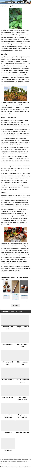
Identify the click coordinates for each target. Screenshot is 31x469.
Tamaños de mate (24, 297)
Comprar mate (6, 297)
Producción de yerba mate (8, 6)
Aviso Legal (28, 466)
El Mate (26, 1)
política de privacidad (22, 466)
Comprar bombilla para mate (15, 297)
